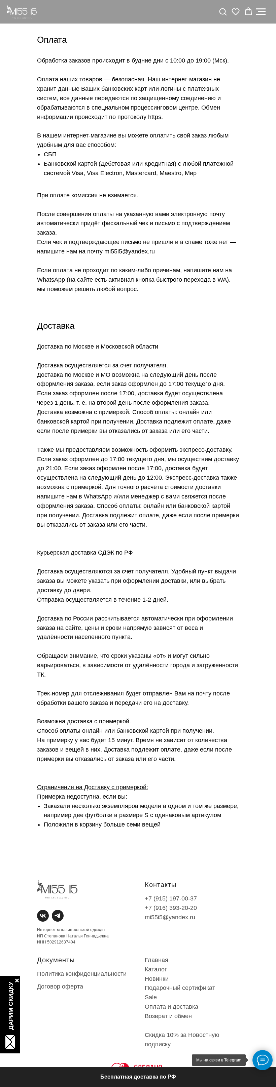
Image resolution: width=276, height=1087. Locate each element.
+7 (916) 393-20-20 (171, 907)
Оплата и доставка (171, 1006)
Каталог (156, 969)
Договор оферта (60, 986)
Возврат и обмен (168, 1016)
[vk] (41, 914)
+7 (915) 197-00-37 (171, 898)
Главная (156, 960)
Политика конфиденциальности (82, 973)
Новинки (157, 978)
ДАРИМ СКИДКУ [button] (10, 1006)
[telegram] (56, 914)
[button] (223, 11)
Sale (151, 997)
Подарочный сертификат (180, 987)
